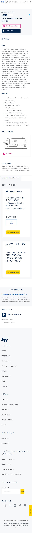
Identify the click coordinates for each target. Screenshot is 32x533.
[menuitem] (13, 322)
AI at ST (4, 425)
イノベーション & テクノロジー (10, 366)
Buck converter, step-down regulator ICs (14, 294)
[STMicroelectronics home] (5, 339)
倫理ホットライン (6, 464)
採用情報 (4, 371)
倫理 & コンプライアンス (8, 459)
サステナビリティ (6, 361)
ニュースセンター (6, 414)
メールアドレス (5, 487)
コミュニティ (5, 409)
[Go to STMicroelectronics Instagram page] (15, 506)
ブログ (3, 381)
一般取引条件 (5, 386)
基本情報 (4, 350)
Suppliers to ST (6, 376)
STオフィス (5, 399)
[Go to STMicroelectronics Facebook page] (20, 506)
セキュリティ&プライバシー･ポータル (11, 474)
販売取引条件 (18, 523)
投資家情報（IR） (6, 356)
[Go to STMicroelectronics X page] (5, 506)
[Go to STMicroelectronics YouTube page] (25, 506)
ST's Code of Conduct (8, 469)
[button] (29, 15)
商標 (23, 523)
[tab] (2, 2)
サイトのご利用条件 (9, 523)
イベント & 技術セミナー (8, 420)
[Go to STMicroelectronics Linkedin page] (10, 506)
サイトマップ (5, 443)
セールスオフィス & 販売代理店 (10, 404)
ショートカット (6, 438)
